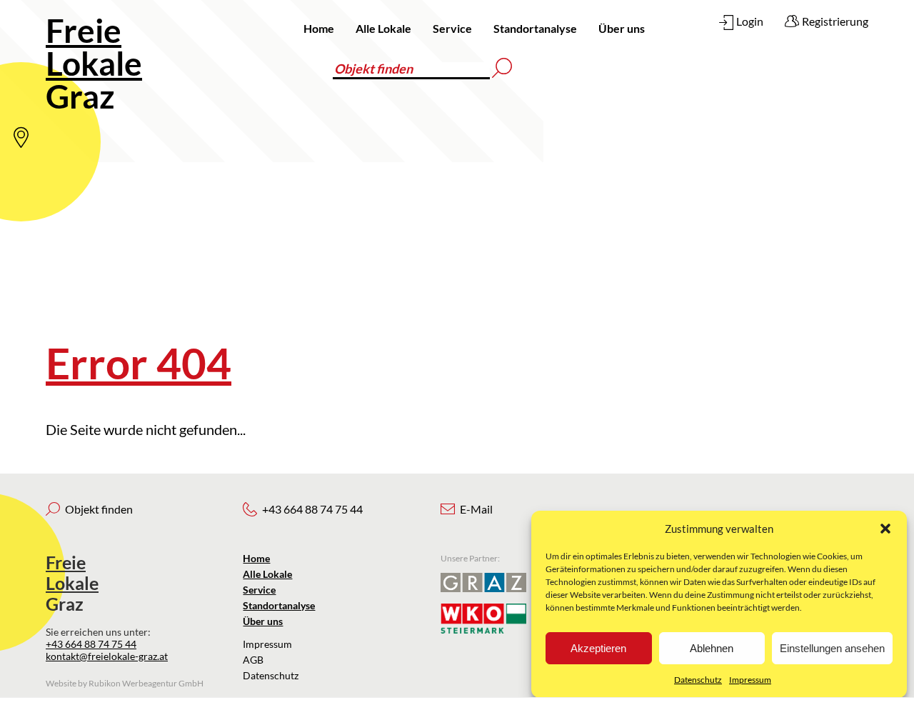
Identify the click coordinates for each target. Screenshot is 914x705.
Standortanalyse (535, 28)
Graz (94, 63)
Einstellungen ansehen (832, 648)
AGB (253, 660)
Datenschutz (698, 679)
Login (749, 21)
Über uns (621, 28)
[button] (885, 528)
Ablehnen (711, 648)
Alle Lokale (383, 28)
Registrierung (835, 21)
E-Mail (476, 509)
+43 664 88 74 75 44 (91, 644)
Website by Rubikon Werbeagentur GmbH (125, 683)
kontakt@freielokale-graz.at (107, 656)
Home (318, 28)
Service (452, 28)
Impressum (750, 679)
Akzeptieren (598, 648)
